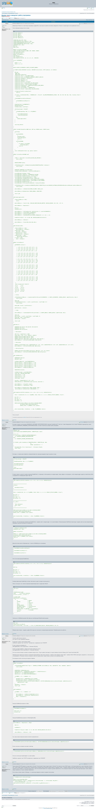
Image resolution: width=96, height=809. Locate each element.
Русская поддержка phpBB (48, 808)
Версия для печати (5, 19)
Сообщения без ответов (6, 11)
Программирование (11, 13)
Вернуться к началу (5, 633)
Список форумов (5, 13)
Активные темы (12, 11)
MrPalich (24, 417)
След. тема (92, 19)
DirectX (16, 13)
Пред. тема (88, 19)
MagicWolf (8, 16)
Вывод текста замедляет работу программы (16, 15)
